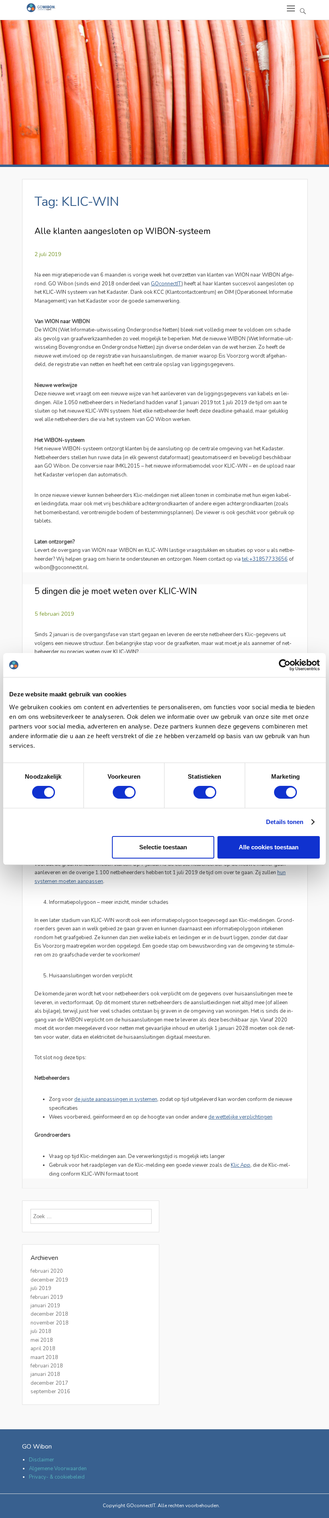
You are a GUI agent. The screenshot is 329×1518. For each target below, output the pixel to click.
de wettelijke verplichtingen (240, 1117)
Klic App (240, 1165)
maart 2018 (44, 1357)
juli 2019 (40, 1288)
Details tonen (284, 821)
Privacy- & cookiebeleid (57, 1477)
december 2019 (49, 1280)
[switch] (124, 792)
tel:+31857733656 (265, 559)
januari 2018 (45, 1374)
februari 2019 (46, 1297)
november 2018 (49, 1323)
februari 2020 (46, 1271)
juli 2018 (40, 1331)
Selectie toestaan (163, 847)
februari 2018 (46, 1365)
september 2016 (50, 1391)
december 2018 (49, 1314)
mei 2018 (41, 1340)
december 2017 (49, 1383)
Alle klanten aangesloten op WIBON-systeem (123, 231)
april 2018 (42, 1348)
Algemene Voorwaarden (58, 1468)
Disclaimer (41, 1459)
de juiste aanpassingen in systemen (115, 1099)
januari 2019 (45, 1305)
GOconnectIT (166, 283)
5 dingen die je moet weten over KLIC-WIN (116, 591)
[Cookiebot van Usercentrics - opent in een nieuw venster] (285, 665)
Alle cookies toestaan (269, 847)
